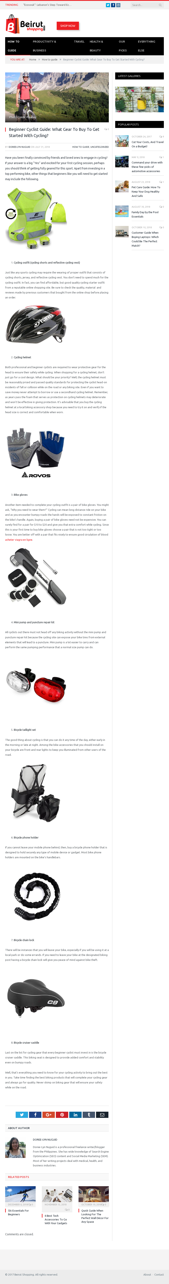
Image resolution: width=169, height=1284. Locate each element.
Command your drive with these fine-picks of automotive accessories (147, 167)
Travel (79, 41)
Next (159, 100)
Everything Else (146, 46)
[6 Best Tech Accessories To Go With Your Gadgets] (57, 1196)
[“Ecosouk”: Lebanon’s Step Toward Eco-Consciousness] (139, 99)
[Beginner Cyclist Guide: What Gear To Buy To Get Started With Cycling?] (57, 97)
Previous (119, 100)
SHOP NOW (67, 25)
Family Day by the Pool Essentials (145, 214)
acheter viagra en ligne (18, 539)
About (147, 1274)
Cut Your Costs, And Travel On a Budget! (148, 144)
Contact (159, 1274)
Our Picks (123, 46)
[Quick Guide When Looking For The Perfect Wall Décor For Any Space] (94, 1196)
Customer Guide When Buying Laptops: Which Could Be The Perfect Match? (145, 239)
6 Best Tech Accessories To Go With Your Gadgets (56, 1219)
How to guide (14, 46)
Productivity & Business (44, 46)
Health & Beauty (96, 46)
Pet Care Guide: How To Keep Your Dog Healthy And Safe (146, 191)
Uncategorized (99, 147)
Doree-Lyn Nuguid (19, 147)
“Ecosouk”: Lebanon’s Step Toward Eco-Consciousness (48, 4)
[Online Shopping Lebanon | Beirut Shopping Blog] (25, 23)
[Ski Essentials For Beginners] (20, 1196)
